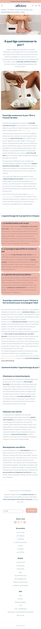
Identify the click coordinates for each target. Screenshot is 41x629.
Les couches (20, 532)
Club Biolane (20, 566)
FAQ (20, 595)
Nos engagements (20, 579)
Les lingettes (20, 536)
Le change (20, 539)
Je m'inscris (31, 510)
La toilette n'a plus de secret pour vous (20, 10)
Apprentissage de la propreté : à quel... (13, 12)
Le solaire (20, 549)
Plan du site (20, 615)
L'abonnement (20, 562)
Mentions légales (20, 602)
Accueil (3, 10)
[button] (1, 5)
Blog (20, 572)
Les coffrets (20, 552)
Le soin (20, 546)
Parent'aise (20, 569)
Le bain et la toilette (20, 542)
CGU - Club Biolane (20, 609)
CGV (20, 605)
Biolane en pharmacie (21, 582)
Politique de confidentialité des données (20, 612)
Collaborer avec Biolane (20, 585)
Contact (20, 599)
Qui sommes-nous (20, 575)
